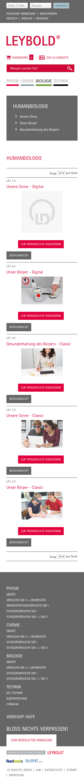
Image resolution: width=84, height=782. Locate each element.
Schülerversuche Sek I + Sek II (27, 616)
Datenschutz (53, 770)
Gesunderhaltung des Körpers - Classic (38, 343)
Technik (13, 686)
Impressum (16, 775)
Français (42, 18)
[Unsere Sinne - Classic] (42, 434)
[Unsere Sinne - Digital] (42, 212)
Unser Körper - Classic (24, 487)
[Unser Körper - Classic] (42, 506)
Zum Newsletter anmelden (31, 740)
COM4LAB (12, 704)
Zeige (53, 173)
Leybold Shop (56, 752)
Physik (12, 588)
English (27, 18)
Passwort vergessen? (21, 13)
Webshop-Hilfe (20, 716)
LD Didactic (25, 752)
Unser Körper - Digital (24, 272)
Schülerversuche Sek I (21, 611)
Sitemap (71, 770)
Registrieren (48, 13)
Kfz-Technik (14, 693)
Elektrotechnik (16, 698)
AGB (38, 770)
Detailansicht (18, 255)
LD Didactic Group (19, 770)
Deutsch (12, 18)
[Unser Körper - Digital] (42, 290)
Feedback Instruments (14, 761)
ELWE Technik (34, 761)
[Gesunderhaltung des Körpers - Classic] (42, 362)
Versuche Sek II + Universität (26, 600)
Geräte (11, 594)
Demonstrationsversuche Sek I (27, 605)
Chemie (13, 625)
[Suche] (69, 68)
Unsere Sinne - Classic (25, 415)
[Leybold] (33, 25)
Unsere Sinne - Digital (25, 186)
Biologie (14, 655)
